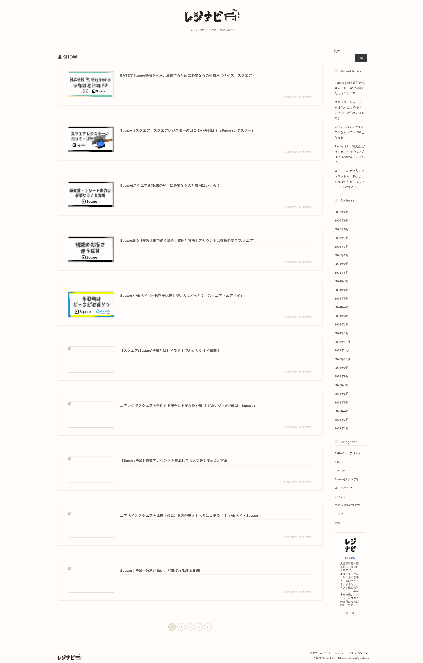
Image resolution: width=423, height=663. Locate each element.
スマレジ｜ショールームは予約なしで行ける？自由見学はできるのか (349, 110)
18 (198, 626)
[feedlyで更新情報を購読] (347, 613)
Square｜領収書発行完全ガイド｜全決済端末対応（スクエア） (349, 88)
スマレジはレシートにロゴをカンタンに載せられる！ (349, 132)
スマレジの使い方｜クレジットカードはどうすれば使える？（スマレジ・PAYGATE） (349, 179)
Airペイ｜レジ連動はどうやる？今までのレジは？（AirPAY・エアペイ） (349, 154)
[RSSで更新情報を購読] (353, 613)
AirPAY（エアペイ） (320, 652)
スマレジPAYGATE (357, 652)
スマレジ (339, 652)
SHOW (350, 558)
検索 (337, 51)
